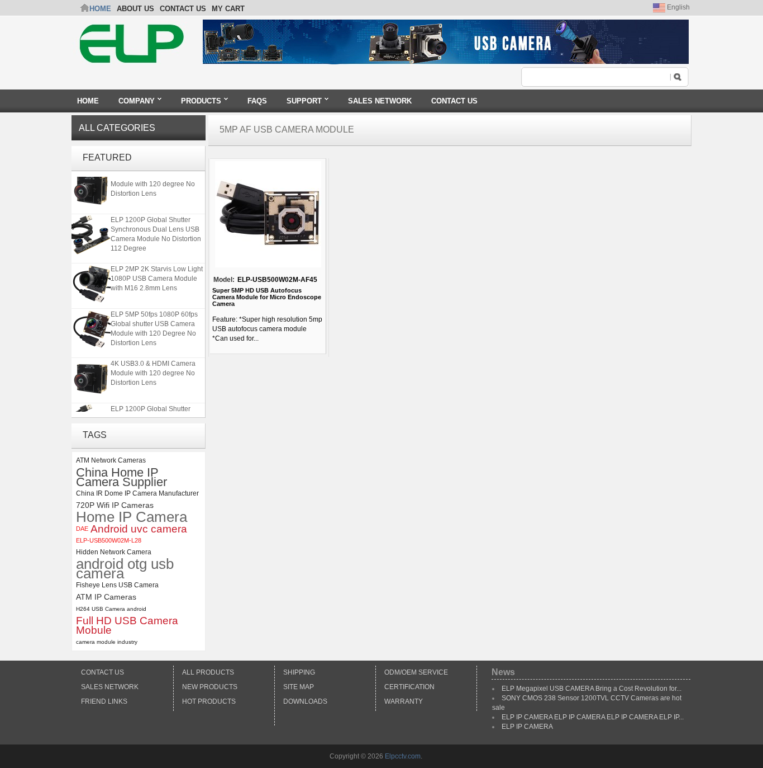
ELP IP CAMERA (527, 727)
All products (208, 672)
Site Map (298, 687)
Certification (409, 687)
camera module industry (106, 642)
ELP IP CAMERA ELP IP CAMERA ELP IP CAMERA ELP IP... (593, 717)
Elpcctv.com (403, 756)
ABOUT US (135, 8)
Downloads (305, 701)
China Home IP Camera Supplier (121, 477)
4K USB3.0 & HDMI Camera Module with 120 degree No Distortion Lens (153, 181)
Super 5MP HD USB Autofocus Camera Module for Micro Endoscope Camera (266, 297)
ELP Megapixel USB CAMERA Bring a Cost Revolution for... (591, 688)
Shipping (299, 672)
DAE (82, 528)
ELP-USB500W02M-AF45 (277, 280)
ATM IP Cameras (106, 596)
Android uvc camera (138, 529)
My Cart (228, 8)
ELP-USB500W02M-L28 (108, 540)
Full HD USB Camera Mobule (127, 625)
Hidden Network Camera (113, 552)
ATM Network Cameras (111, 460)
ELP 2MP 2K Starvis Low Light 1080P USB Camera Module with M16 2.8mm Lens (157, 276)
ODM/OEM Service (416, 672)
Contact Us (102, 672)
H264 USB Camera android (111, 609)
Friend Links (104, 701)
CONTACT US (183, 8)
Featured (107, 157)
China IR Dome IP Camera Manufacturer (137, 493)
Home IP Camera (131, 517)
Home (100, 8)
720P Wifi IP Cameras (115, 505)
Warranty (403, 701)
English (677, 7)
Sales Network (110, 687)
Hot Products (209, 701)
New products (209, 687)
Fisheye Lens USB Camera (117, 585)
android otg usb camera (125, 568)
